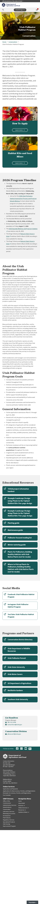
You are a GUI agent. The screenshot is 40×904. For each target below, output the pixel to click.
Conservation (6, 809)
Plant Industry (7, 818)
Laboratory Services (8, 812)
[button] (20, 490)
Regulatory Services (8, 820)
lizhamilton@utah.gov (14, 725)
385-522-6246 (11, 722)
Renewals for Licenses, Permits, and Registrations (17, 793)
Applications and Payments (10, 789)
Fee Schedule (7, 795)
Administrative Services (9, 805)
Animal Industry (7, 807)
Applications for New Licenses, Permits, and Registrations (19, 791)
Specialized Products (9, 822)
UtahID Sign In (20, 10)
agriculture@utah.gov (9, 765)
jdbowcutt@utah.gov (14, 734)
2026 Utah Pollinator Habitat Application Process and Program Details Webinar (23, 198)
